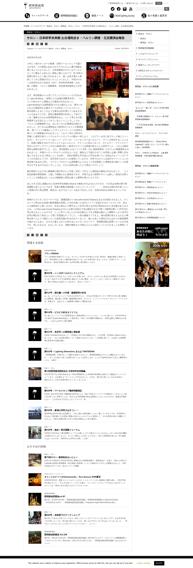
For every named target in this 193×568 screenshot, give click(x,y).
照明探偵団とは (116, 3)
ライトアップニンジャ (148, 59)
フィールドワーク (41, 48)
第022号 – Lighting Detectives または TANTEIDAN (69, 351)
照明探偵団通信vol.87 (54, 496)
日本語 (158, 3)
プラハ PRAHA (51, 253)
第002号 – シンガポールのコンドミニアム (64, 273)
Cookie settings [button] (143, 563)
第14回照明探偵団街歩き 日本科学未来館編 (64, 371)
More (85, 260)
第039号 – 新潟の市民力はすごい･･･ (61, 410)
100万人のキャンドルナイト (150, 70)
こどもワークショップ (148, 54)
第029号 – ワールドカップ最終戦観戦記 (63, 390)
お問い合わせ (147, 3)
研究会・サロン (67, 48)
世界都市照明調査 (146, 48)
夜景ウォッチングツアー (149, 65)
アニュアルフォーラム (148, 76)
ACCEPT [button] (159, 563)
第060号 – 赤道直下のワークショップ (62, 515)
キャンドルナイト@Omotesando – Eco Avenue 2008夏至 (72, 477)
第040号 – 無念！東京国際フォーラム (62, 430)
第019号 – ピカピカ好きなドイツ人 (61, 312)
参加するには (132, 3)
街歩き (143, 38)
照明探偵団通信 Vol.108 (55, 534)
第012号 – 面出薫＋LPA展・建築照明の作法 (65, 292)
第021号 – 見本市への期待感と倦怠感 (62, 332)
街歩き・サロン (54, 48)
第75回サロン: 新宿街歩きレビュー (61, 457)
